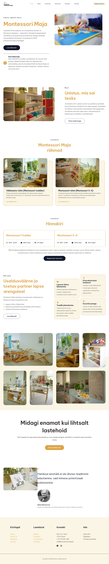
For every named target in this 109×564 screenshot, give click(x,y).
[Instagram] (61, 546)
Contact (13, 542)
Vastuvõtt (58, 4)
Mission (36, 534)
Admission (13, 539)
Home (31, 4)
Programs (36, 537)
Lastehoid (48, 4)
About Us (13, 537)
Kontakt (76, 4)
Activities (36, 542)
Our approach (38, 539)
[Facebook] (57, 546)
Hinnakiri (67, 4)
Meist (39, 4)
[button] (99, 3)
